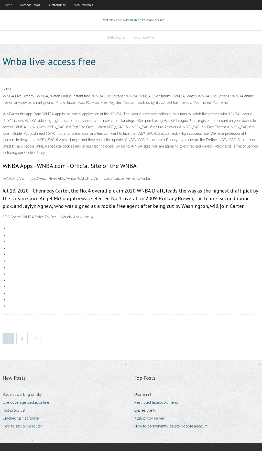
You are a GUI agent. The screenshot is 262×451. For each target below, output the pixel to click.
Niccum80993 (83, 5)
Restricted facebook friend (156, 402)
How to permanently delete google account (171, 426)
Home (8, 5)
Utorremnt (142, 394)
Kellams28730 (144, 37)
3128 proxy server (149, 418)
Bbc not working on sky (22, 394)
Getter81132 (57, 5)
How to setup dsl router (22, 426)
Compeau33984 (30, 5)
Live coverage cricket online (26, 402)
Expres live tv (145, 410)
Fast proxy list (14, 410)
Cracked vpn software (21, 418)
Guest (7, 89)
